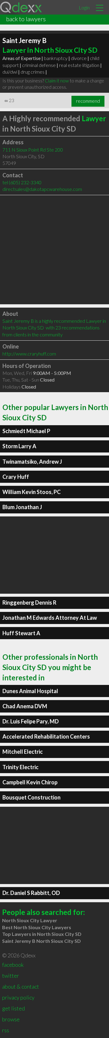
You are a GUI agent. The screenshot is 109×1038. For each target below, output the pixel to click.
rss (5, 1030)
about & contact (20, 986)
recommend (88, 101)
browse (11, 1019)
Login (84, 7)
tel (21, 182)
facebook (13, 964)
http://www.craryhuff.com (29, 353)
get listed (13, 1008)
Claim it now (57, 80)
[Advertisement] (54, 249)
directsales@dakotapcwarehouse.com (42, 189)
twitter (10, 975)
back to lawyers (26, 18)
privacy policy (18, 997)
